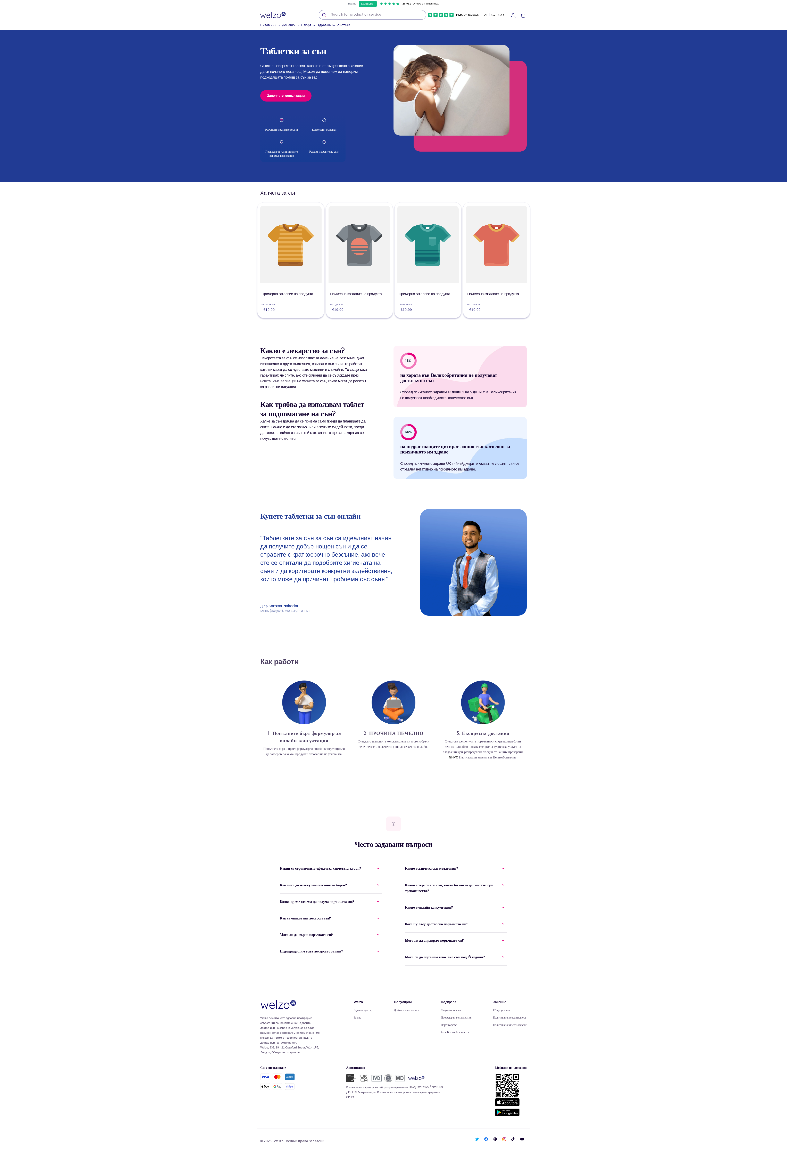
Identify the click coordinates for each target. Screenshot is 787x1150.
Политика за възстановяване (510, 1025)
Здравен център (363, 1010)
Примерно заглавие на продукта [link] (287, 294)
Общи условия (501, 1010)
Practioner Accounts (455, 1032)
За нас (357, 1017)
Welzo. (279, 1141)
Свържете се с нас (451, 1010)
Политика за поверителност (509, 1017)
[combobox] (372, 14)
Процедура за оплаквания (456, 1017)
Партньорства (449, 1025)
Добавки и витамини (406, 1010)
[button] (271, 25)
